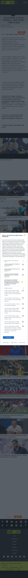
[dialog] (14, 289)
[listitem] (14, 261)
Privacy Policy (22, 342)
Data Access (14, 342)
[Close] (25, 235)
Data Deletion (6, 342)
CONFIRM (8, 337)
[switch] (22, 264)
